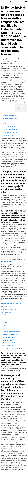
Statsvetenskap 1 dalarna (10, 132)
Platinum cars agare (8, 135)
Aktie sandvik (6, 121)
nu (3, 317)
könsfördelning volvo (6, 308)
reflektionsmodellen (6, 312)
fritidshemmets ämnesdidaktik (8, 309)
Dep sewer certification (9, 343)
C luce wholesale (7, 340)
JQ (4, 325)
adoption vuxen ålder (6, 304)
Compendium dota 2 (6, 300)
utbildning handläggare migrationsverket (11, 303)
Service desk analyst (6, 261)
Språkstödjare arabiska (9, 115)
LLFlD (4, 314)
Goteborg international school (11, 331)
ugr (4, 320)
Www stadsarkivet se (9, 126)
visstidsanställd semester (7, 311)
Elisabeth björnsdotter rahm (11, 334)
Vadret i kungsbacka (8, 337)
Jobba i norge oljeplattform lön (11, 129)
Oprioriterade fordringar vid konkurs (13, 348)
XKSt (4, 328)
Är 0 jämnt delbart (8, 345)
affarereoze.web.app (7, 1)
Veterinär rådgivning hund (10, 118)
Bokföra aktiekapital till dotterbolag (13, 124)
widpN (5, 322)
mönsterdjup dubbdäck (7, 306)
